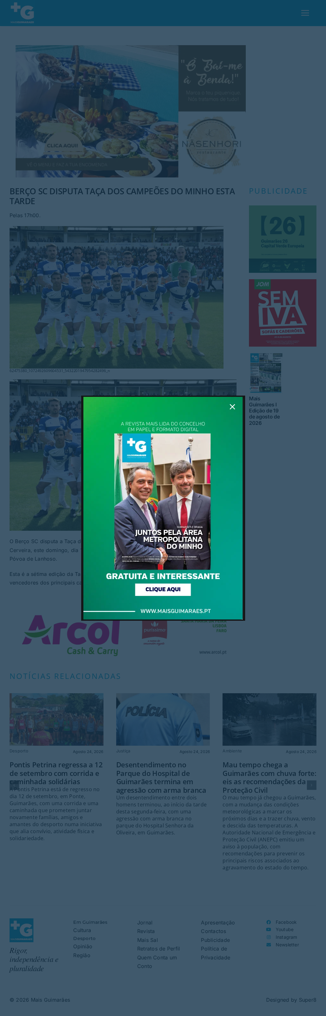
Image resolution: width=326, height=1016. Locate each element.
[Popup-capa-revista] (163, 399)
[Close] (232, 406)
